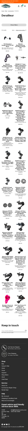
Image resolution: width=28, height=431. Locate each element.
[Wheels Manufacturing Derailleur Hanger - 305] (8, 58)
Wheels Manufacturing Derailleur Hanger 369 (20, 46)
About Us (4, 385)
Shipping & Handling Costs (9, 398)
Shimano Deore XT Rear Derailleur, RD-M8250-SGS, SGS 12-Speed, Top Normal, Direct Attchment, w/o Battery (20, 260)
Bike (3, 364)
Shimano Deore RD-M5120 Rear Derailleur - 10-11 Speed (7, 284)
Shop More (5, 375)
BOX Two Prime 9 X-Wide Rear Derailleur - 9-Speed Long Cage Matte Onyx (20, 308)
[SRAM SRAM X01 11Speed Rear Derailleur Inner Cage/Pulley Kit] (8, 104)
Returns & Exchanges (8, 400)
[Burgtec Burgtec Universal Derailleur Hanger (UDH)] (8, 299)
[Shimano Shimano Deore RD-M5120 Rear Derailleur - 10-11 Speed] (8, 276)
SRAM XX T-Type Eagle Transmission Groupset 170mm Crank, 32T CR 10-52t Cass (20, 67)
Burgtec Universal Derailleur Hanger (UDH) (7, 306)
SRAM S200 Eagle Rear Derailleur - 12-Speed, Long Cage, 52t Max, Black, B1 (20, 139)
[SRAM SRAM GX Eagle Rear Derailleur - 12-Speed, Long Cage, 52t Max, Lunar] (8, 181)
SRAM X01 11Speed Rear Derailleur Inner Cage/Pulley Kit (7, 112)
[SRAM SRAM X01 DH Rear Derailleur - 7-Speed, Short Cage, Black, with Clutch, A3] (20, 79)
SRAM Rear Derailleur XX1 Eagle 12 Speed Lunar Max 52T (7, 162)
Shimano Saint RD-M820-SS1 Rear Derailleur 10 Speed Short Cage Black (7, 234)
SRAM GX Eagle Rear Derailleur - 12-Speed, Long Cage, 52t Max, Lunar (7, 189)
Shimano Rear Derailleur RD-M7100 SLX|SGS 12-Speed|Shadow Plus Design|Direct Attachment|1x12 (20, 236)
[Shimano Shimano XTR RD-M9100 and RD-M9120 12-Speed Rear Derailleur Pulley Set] (20, 181)
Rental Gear (5, 390)
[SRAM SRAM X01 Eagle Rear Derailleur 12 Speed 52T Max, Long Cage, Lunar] (8, 79)
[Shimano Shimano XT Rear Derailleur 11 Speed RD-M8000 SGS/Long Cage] (20, 205)
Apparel (4, 372)
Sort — (13, 30)
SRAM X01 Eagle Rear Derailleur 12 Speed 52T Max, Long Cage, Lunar (7, 87)
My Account (5, 396)
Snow (3, 370)
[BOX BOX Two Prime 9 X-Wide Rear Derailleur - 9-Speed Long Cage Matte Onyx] (20, 299)
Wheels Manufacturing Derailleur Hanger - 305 (7, 66)
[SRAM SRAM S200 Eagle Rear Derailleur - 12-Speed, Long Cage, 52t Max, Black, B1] (20, 131)
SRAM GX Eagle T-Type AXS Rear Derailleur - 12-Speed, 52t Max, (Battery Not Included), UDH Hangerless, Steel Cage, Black (20, 165)
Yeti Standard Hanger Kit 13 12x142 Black (7, 45)
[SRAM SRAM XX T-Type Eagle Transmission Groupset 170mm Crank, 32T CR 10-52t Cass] (20, 58)
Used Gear (5, 379)
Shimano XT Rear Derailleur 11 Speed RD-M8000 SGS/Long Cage (20, 213)
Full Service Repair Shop (9, 387)
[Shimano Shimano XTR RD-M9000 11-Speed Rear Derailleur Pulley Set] (8, 205)
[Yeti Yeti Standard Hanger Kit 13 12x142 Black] (8, 38)
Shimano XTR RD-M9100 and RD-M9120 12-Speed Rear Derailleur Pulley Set (20, 190)
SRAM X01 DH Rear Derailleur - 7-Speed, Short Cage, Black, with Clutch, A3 (20, 88)
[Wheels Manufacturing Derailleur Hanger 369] (20, 38)
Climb (3, 368)
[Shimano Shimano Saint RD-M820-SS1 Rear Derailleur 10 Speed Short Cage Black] (8, 226)
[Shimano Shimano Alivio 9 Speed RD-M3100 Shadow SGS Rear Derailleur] (20, 276)
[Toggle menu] (24, 6)
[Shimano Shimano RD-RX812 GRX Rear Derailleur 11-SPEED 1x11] (8, 250)
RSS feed (21, 426)
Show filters (14, 25)
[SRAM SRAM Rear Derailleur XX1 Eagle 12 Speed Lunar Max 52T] (8, 154)
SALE (3, 377)
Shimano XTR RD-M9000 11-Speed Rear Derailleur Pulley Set (7, 213)
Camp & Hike (5, 366)
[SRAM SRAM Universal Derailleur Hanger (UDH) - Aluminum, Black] (8, 131)
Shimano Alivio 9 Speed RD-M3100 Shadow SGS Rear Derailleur (20, 284)
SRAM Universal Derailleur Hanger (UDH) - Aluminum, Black (7, 139)
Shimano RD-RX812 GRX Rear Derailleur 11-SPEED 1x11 (7, 258)
